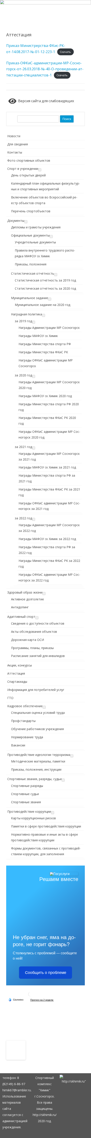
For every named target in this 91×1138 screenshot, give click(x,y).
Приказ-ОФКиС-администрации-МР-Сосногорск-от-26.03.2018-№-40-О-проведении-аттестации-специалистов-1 (44, 69)
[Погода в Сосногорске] (30, 995)
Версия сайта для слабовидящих (45, 100)
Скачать (65, 52)
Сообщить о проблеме (45, 972)
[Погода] (16, 999)
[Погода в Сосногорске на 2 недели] (42, 999)
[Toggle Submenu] (39, 169)
